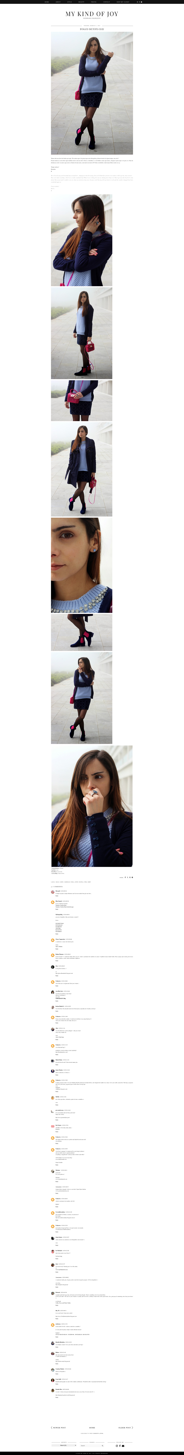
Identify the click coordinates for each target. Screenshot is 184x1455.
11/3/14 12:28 (66, 1070)
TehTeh (57, 1097)
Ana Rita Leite (59, 991)
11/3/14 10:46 (66, 991)
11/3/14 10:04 (64, 981)
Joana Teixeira (59, 1070)
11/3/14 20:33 (65, 1187)
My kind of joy (86, 1453)
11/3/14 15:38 (65, 1125)
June (57, 1264)
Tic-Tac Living (59, 1256)
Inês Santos (58, 1125)
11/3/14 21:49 (69, 1212)
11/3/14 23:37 (62, 1264)
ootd (76, 882)
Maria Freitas (59, 1060)
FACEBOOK (59, 926)
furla (72, 882)
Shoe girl (58, 891)
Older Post (125, 1427)
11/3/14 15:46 (64, 1137)
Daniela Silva (59, 1389)
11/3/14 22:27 (66, 1237)
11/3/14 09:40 (69, 939)
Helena (57, 1352)
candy (61, 882)
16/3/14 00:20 (66, 1389)
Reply (57, 895)
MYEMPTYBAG (60, 923)
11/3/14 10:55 (67, 1006)
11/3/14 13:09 (64, 1080)
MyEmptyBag (59, 914)
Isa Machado (59, 1250)
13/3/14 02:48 (68, 1369)
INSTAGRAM (59, 925)
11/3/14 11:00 (64, 1016)
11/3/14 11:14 (62, 1028)
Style (69, 2)
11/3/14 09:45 (61, 966)
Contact (106, 2)
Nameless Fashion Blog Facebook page (65, 907)
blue (57, 882)
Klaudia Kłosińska (60, 1342)
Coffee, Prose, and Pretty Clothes (63, 1303)
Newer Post (59, 1427)
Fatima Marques (60, 954)
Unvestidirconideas (60, 1212)
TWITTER (58, 928)
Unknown (58, 981)
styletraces (58, 1324)
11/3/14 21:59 (64, 1225)
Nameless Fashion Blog (61, 905)
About (58, 2)
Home (47, 2)
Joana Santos (59, 1237)
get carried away (60, 1110)
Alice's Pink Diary (60, 1037)
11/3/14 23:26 (66, 1250)
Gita (57, 966)
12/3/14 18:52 (68, 1342)
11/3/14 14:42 (67, 1110)
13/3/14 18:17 (65, 1379)
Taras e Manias (59, 946)
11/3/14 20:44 (64, 1198)
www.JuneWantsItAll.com (62, 1269)
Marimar (58, 1170)
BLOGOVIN (59, 930)
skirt (89, 882)
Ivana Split (58, 1379)
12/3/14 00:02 (65, 1277)
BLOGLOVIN (86, 1334)
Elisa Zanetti (59, 901)
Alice (57, 1028)
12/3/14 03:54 (63, 1292)
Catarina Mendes (60, 1369)
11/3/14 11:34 (66, 1060)
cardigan (67, 882)
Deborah (58, 1292)
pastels (81, 882)
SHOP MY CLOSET (123, 2)
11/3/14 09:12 (63, 891)
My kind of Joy (92, 14)
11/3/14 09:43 (67, 954)
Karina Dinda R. (60, 1006)
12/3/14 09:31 (63, 1310)
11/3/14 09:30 (65, 901)
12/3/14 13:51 (64, 1324)
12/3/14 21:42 (63, 1352)
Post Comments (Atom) (96, 1433)
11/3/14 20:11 (64, 1170)
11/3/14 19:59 (64, 1148)
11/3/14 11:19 (64, 1045)
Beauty (81, 2)
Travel (94, 2)
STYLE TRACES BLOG (61, 1334)
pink (85, 882)
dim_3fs (58, 1310)
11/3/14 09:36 (66, 914)
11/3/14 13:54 (63, 1097)
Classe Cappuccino (60, 939)
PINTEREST (59, 931)
